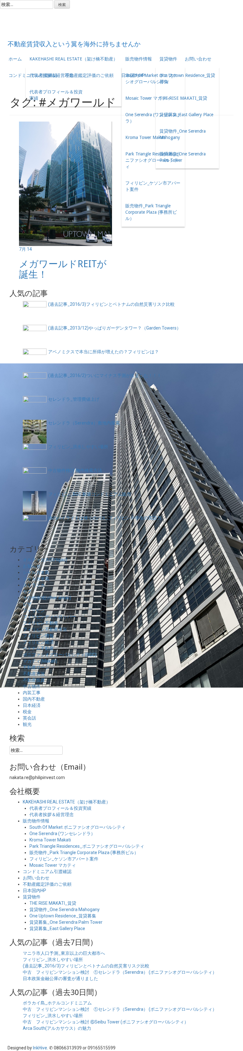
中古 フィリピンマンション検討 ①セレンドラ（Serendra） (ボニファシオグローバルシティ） (120, 972)
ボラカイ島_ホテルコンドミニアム (57, 1002)
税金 (27, 711)
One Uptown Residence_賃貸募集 (187, 78)
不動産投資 (34, 680)
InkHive (40, 1047)
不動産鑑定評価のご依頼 (47, 884)
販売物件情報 (138, 58)
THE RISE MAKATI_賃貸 (183, 98)
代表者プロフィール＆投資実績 (56, 95)
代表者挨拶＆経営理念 (51, 75)
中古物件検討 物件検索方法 (75, 470)
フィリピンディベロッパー (49, 616)
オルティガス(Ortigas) (45, 559)
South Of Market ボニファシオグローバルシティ (151, 78)
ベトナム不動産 (38, 648)
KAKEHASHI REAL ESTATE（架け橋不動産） (73, 58)
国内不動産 (34, 699)
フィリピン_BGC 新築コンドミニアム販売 (89, 494)
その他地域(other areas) (47, 597)
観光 (27, 724)
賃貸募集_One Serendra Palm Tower (182, 157)
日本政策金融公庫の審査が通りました (60, 978)
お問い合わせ (198, 58)
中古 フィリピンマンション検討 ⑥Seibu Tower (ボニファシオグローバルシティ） (106, 1021)
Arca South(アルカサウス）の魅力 (57, 1028)
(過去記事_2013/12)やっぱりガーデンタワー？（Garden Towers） (114, 327)
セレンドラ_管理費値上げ (73, 399)
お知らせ (31, 566)
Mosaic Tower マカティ (148, 98)
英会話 (29, 718)
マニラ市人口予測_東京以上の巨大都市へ (64, 953)
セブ (27, 591)
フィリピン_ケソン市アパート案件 (152, 186)
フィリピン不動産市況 (45, 629)
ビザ (27, 604)
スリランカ (34, 585)
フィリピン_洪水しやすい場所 (78, 446)
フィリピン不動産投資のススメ (120, 25)
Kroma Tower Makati (145, 137)
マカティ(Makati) (40, 661)
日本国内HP (34, 890)
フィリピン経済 (38, 642)
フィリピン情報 (38, 635)
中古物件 (31, 686)
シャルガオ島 (36, 572)
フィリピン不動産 (40, 623)
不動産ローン (36, 667)
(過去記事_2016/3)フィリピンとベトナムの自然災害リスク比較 (111, 304)
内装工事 (31, 692)
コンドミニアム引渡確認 (47, 871)
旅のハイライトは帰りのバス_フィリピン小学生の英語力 (104, 517)
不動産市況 (34, 673)
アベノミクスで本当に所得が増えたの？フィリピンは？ (103, 351)
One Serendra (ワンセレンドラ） (153, 117)
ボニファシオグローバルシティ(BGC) (60, 654)
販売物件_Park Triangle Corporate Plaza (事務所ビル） (151, 212)
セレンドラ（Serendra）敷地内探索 (84, 422)
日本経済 (31, 705)
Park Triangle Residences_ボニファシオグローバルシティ (152, 160)
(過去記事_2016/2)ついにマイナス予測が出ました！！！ (104, 375)
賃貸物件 (168, 58)
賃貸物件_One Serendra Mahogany (182, 134)
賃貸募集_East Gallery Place (186, 114)
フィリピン (34, 610)
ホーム (15, 58)
